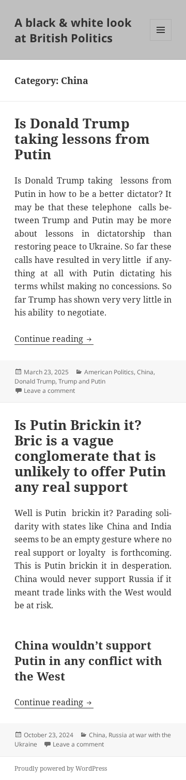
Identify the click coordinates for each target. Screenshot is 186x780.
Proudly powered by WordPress (60, 768)
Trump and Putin (81, 381)
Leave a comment (49, 390)
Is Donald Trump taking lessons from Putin (82, 138)
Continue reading (54, 338)
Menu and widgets (161, 40)
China (145, 372)
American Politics (109, 372)
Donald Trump (34, 381)
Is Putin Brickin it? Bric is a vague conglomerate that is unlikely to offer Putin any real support (90, 456)
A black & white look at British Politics (73, 29)
